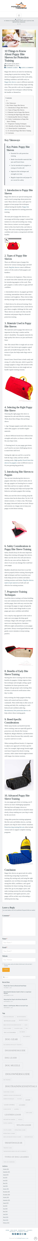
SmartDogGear (13, 1143)
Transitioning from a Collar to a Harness (14, 1151)
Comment (6, 916)
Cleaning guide (18, 1028)
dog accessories (10, 1032)
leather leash (13, 1115)
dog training (7, 1079)
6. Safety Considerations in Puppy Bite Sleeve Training (17, 120)
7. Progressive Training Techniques (16, 124)
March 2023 (5, 1220)
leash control (9, 1105)
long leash (29, 1112)
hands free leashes (8, 1091)
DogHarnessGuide (15, 1050)
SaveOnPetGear (28, 1136)
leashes (22, 1105)
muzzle (20, 1119)
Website (5, 956)
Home (7, 1230)
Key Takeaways (11, 103)
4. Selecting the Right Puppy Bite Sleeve (18, 114)
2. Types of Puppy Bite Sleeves (15, 110)
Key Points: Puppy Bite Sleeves (16, 105)
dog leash (11, 1058)
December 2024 (6, 1191)
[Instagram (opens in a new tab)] (22, 1234)
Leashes (29, 1230)
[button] (19, 15)
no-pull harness (7, 1123)
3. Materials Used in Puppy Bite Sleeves (18, 112)
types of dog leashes (17, 1157)
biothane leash (9, 1021)
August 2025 (5, 1174)
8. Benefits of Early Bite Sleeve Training (19, 126)
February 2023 (6, 1222)
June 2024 (5, 1208)
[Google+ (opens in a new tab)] (18, 1234)
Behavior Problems (8, 1016)
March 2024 (5, 1217)
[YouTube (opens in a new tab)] (20, 1234)
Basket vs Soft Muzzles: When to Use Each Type (16, 1005)
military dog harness (9, 1119)
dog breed (22, 1031)
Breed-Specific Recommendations (12, 1024)
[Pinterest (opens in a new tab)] (25, 1234)
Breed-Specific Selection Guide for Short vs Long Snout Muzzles (17, 992)
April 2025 (5, 1186)
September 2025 (6, 1171)
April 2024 (5, 1214)
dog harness (26, 1036)
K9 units (19, 1098)
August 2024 (5, 1203)
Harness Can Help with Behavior (12, 1095)
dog (27, 1028)
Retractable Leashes (9, 1133)
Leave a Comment (27, 67)
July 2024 (5, 1205)
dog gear (11, 1039)
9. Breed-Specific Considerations (16, 128)
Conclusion (11, 133)
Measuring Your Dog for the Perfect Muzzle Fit (15, 999)
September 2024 (6, 1200)
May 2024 (5, 1211)
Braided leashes (23, 1020)
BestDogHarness (21, 1016)
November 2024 (6, 1194)
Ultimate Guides (11, 67)
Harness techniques (8, 1098)
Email (4, 947)
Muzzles (13, 1231)
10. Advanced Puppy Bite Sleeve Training (19, 130)
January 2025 (6, 1188)
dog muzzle (12, 1065)
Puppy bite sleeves (10, 82)
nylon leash (24, 1125)
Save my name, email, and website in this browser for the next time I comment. (18, 965)
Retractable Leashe (20, 1130)
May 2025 (5, 1183)
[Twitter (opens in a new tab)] (15, 1234)
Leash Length (7, 1109)
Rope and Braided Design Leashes (12, 1136)
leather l (16, 1109)
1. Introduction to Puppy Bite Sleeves (17, 107)
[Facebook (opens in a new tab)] (13, 1234)
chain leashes (7, 1028)
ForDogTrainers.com (22, 1238)
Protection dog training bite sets (14, 827)
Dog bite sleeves (14, 267)
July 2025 (5, 1177)
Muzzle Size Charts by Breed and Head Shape (15, 985)
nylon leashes (7, 1130)
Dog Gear (14, 1230)
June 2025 (5, 1180)
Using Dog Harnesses (9, 1161)
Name (4, 939)
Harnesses (21, 1230)
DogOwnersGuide (17, 1074)
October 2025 (6, 1169)
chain (25, 1024)
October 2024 (6, 1197)
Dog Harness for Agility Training (12, 1044)
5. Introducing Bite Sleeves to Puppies (17, 117)
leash (27, 1100)
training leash (7, 1147)
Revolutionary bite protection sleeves (16, 710)
